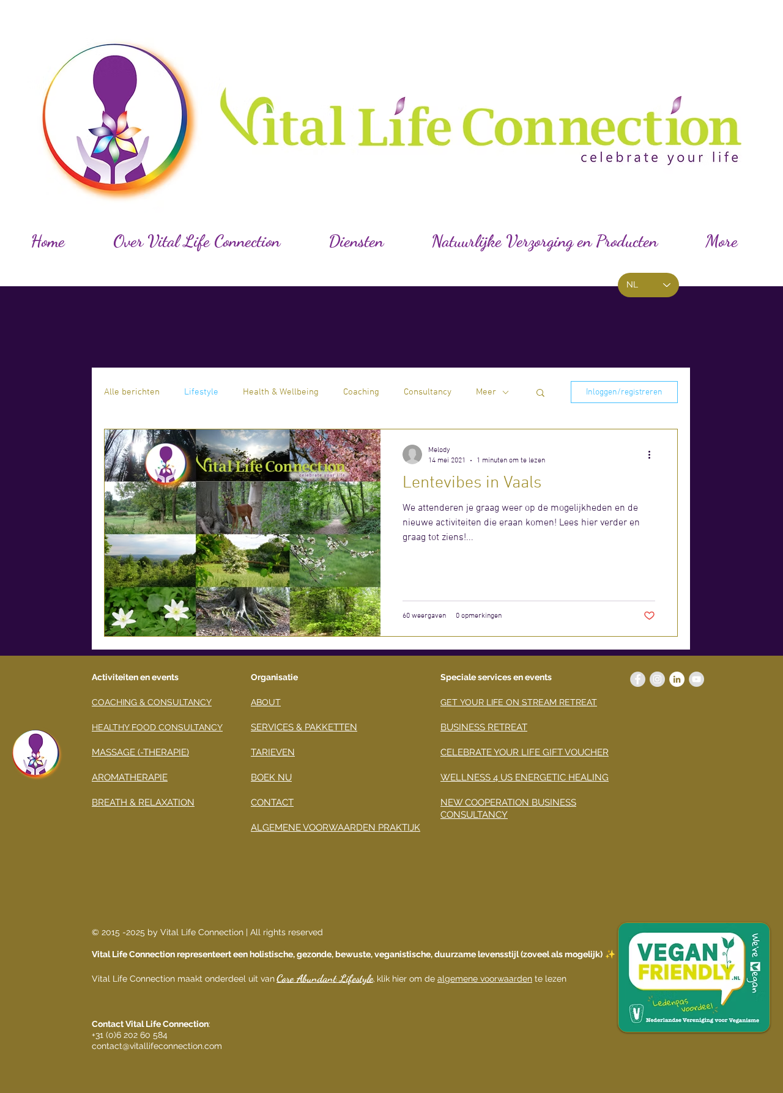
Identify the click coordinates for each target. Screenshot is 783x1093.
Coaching (361, 392)
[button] (540, 393)
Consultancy (427, 392)
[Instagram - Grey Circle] (657, 679)
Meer (486, 392)
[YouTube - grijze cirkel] (696, 679)
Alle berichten (132, 392)
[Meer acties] (653, 454)
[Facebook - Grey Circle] (637, 679)
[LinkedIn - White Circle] (677, 679)
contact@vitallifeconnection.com (157, 1046)
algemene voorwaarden (484, 979)
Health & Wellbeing (281, 392)
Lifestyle (201, 392)
